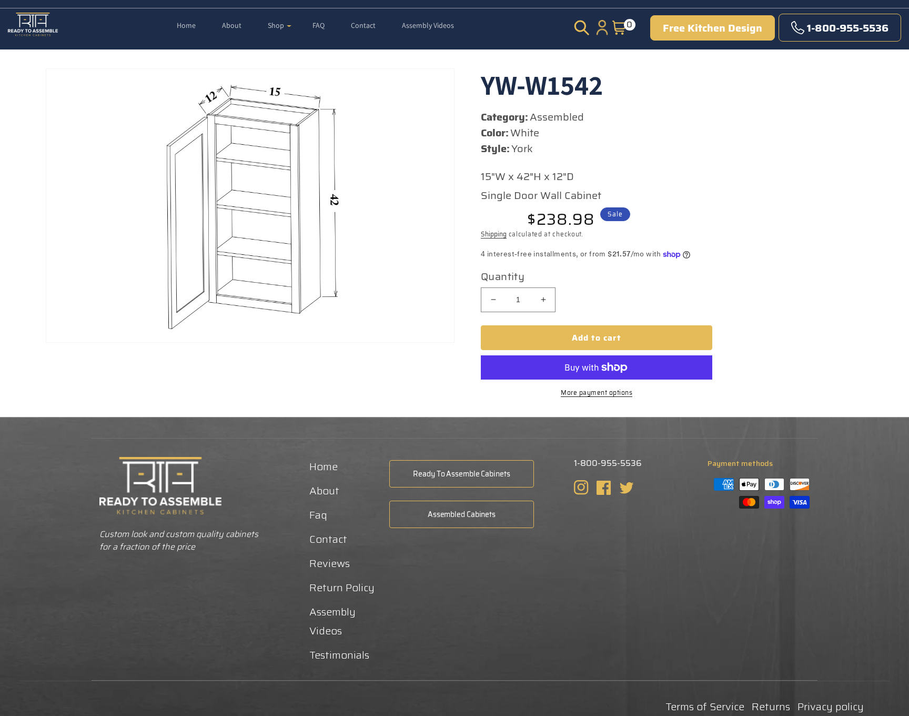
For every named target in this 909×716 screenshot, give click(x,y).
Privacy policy (830, 706)
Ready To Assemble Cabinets (461, 474)
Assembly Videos (332, 621)
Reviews (329, 563)
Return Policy (342, 587)
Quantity (502, 276)
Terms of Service (704, 706)
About (324, 490)
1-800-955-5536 (847, 27)
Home (323, 466)
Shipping (494, 234)
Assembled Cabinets (462, 514)
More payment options (596, 392)
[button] (279, 18)
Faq (318, 514)
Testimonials (339, 655)
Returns (771, 706)
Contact (328, 539)
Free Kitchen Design (712, 27)
